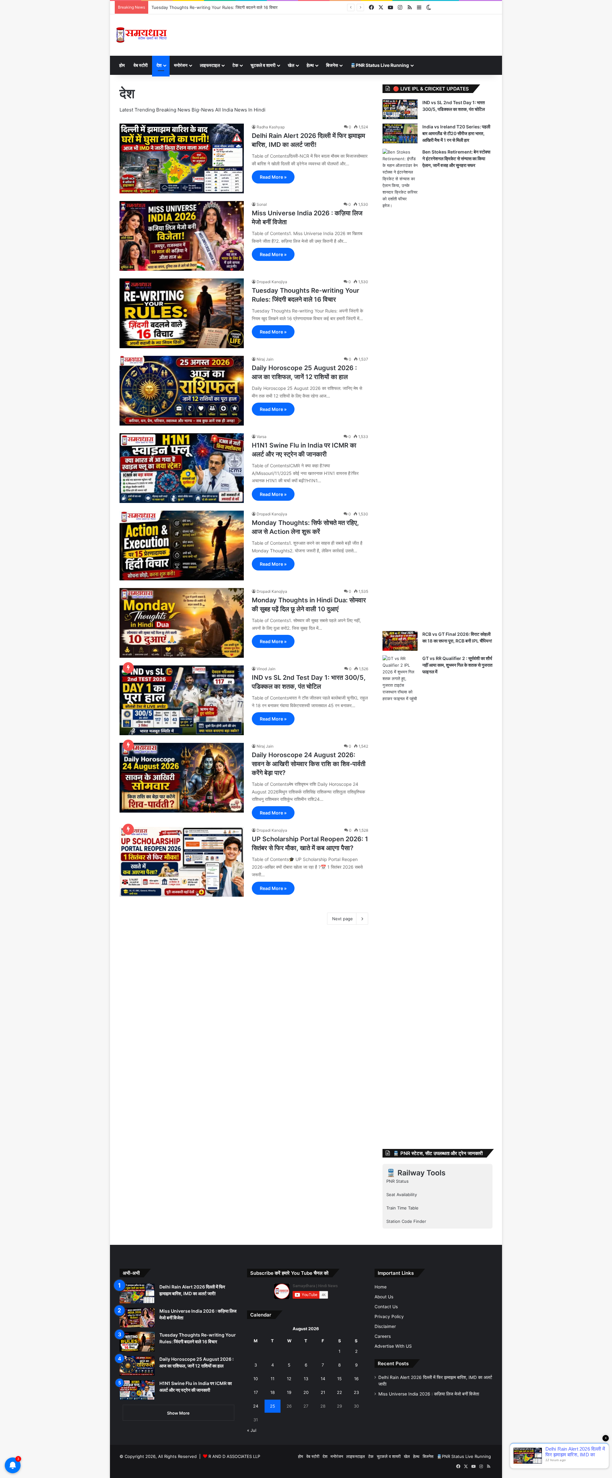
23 (356, 1392)
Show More (178, 1413)
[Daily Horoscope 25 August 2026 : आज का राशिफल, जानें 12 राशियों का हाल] (182, 391)
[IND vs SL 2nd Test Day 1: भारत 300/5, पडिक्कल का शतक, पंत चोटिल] (182, 700)
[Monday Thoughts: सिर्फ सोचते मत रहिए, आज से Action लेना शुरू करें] (182, 545)
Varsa (261, 436)
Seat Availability (401, 1194)
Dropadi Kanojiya (272, 281)
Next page (342, 918)
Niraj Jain (265, 359)
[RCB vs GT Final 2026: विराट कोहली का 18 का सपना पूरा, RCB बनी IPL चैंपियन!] (400, 641)
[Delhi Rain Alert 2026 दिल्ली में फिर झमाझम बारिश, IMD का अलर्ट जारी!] (182, 158)
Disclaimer (385, 1326)
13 (306, 1378)
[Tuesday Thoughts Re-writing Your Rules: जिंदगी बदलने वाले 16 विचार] (182, 313)
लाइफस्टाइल (210, 65)
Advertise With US (393, 1346)
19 (289, 1392)
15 (339, 1378)
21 (323, 1392)
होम (122, 65)
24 (255, 1406)
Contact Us (386, 1306)
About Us (384, 1296)
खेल (291, 65)
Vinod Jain (266, 668)
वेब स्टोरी (141, 65)
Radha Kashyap (271, 127)
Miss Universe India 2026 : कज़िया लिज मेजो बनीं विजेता (428, 1393)
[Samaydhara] (141, 35)
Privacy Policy (389, 1316)
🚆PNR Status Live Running (379, 65)
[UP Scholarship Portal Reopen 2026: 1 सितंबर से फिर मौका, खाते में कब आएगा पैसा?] (182, 862)
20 (306, 1392)
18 (272, 1392)
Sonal (262, 204)
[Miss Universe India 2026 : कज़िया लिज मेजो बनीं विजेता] (182, 236)
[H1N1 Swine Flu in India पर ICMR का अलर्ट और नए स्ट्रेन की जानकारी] (182, 468)
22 (339, 1392)
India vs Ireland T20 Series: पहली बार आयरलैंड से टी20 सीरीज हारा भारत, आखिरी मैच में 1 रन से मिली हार (456, 133)
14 (323, 1378)
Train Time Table (402, 1207)
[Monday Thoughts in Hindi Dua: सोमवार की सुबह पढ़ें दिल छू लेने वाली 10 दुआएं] (182, 623)
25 (272, 1406)
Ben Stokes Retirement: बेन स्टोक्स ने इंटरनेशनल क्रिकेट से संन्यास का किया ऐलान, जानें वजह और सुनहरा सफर (456, 158)
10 (255, 1378)
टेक (235, 65)
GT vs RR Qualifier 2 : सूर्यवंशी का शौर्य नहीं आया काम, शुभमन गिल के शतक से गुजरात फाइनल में (457, 665)
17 (256, 1392)
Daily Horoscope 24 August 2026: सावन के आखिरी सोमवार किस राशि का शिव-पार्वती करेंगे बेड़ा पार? (309, 764)
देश (159, 65)
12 (289, 1378)
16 (356, 1378)
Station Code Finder (406, 1221)
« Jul (251, 1430)
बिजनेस (332, 65)
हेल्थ (310, 65)
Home (381, 1286)
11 (272, 1378)
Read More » (273, 177)
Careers (383, 1336)
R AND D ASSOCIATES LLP (234, 1456)
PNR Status (397, 1181)
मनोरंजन (180, 65)
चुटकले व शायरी (263, 65)
